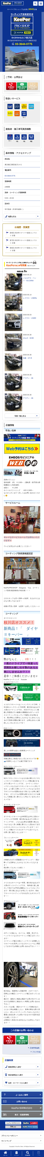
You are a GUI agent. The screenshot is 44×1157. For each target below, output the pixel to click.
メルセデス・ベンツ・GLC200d (29, 279)
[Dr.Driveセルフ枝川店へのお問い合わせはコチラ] (22, 86)
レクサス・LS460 (29, 318)
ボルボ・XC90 (28, 338)
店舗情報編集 (35, 1048)
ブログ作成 (36, 1052)
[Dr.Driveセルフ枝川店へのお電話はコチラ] (11, 86)
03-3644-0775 (23, 44)
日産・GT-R (27, 358)
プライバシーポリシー (9, 1136)
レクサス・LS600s (30, 298)
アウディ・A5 (28, 378)
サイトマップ (6, 1141)
